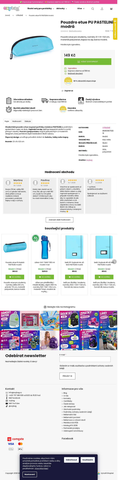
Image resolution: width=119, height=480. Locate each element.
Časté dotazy (69, 404)
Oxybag (89, 160)
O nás (66, 396)
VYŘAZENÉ (106, 127)
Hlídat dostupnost (89, 61)
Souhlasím (87, 460)
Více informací (41, 468)
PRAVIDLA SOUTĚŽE (71, 423)
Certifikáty (68, 401)
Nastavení (30, 474)
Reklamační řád (70, 414)
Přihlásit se (67, 376)
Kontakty (67, 398)
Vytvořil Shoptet (107, 473)
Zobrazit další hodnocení (59, 220)
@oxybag (12, 406)
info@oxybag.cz (15, 392)
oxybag (12, 400)
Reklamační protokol (72, 417)
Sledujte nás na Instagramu (61, 307)
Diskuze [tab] (28, 121)
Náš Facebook (14, 398)
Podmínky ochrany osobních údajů (78, 412)
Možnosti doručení (75, 73)
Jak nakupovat (69, 406)
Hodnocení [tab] (16, 121)
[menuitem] (40, 8)
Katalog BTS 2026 (71, 425)
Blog (65, 393)
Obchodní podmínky (72, 409)
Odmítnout (71, 460)
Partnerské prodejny (72, 428)
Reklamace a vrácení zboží (74, 420)
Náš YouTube (14, 403)
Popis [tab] (7, 121)
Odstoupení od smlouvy (73, 431)
